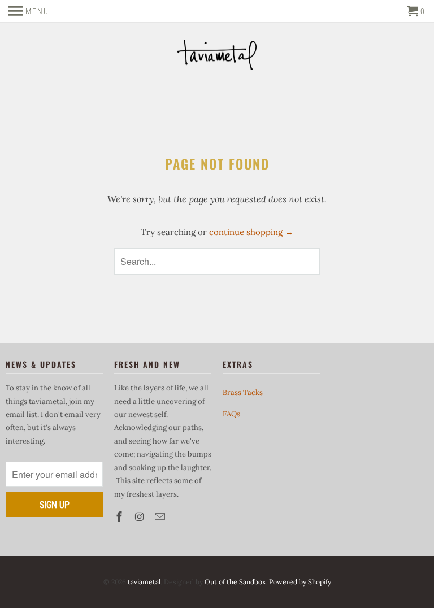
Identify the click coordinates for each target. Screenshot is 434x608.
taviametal (144, 581)
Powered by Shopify (300, 581)
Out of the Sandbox (235, 581)
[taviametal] (217, 56)
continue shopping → (251, 232)
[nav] (28, 11)
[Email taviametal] (161, 516)
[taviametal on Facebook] (120, 516)
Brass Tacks (243, 392)
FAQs (231, 414)
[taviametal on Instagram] (140, 516)
